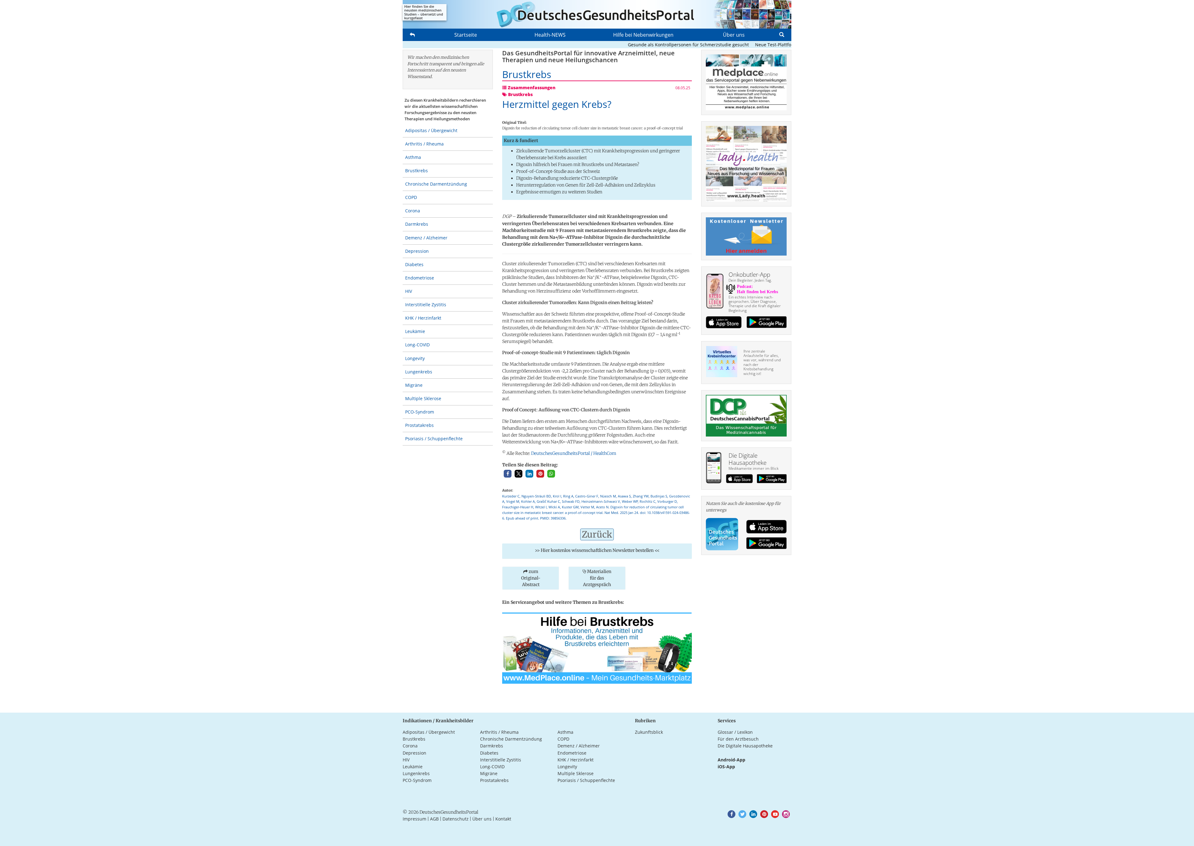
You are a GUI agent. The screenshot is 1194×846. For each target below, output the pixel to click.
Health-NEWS (550, 34)
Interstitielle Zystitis (425, 304)
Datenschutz (455, 819)
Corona (412, 211)
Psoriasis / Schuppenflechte (434, 438)
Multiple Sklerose (423, 398)
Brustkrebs (416, 170)
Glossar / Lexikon (735, 732)
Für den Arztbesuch (738, 739)
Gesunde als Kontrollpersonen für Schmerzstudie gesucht (664, 45)
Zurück (597, 534)
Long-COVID (417, 345)
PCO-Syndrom (419, 412)
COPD (411, 197)
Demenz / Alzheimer (426, 238)
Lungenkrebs (418, 372)
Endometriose (419, 278)
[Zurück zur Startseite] (597, 14)
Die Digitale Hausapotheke (745, 746)
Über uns (734, 34)
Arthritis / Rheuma (424, 144)
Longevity (415, 358)
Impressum (414, 819)
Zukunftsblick (649, 732)
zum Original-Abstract (530, 578)
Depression (417, 251)
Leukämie (415, 331)
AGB (434, 819)
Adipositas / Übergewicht (431, 130)
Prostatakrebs (419, 425)
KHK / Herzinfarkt (423, 318)
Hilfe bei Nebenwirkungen (643, 34)
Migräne (414, 385)
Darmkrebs (416, 224)
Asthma (413, 157)
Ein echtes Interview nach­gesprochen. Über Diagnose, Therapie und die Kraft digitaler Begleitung (755, 303)
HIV (408, 291)
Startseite (465, 34)
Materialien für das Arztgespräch (597, 578)
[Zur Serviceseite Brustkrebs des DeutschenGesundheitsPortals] (597, 647)
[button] (507, 474)
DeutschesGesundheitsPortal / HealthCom (573, 453)
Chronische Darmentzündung (436, 184)
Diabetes (414, 264)
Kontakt (503, 819)
